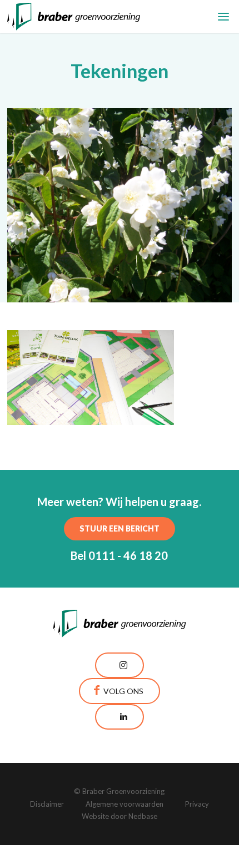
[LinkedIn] (119, 717)
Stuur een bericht (119, 528)
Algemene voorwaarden (124, 804)
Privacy (197, 804)
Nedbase (142, 816)
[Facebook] (119, 691)
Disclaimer (47, 804)
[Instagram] (119, 665)
